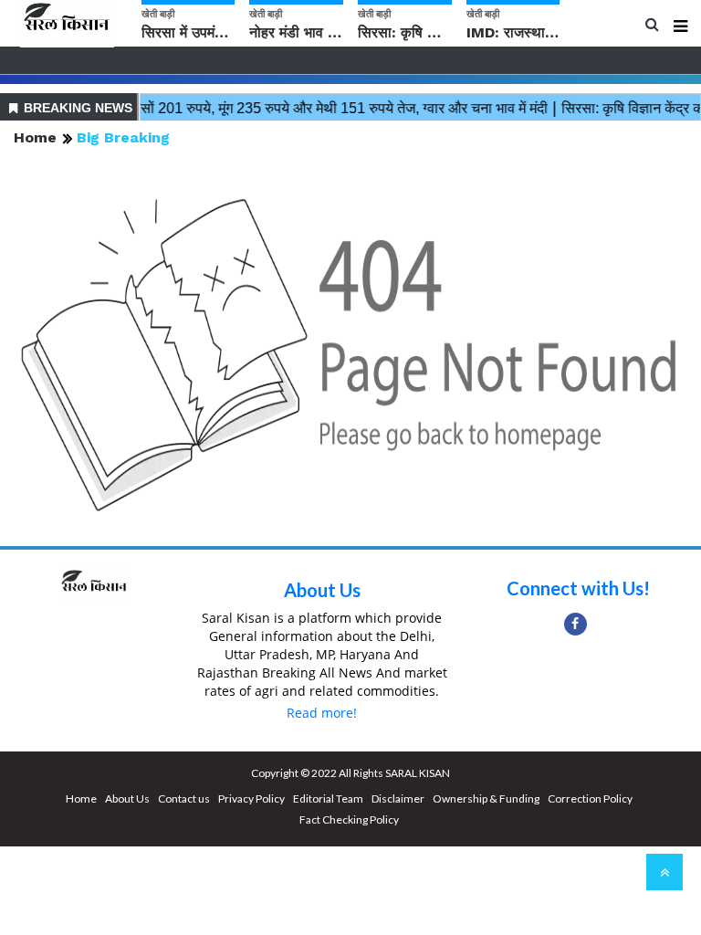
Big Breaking (123, 137)
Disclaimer (397, 798)
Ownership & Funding (486, 798)
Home (35, 137)
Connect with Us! (578, 588)
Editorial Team (328, 798)
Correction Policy (590, 798)
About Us (322, 590)
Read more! (322, 712)
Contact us (184, 798)
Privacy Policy (251, 798)
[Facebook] (575, 624)
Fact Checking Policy (349, 819)
